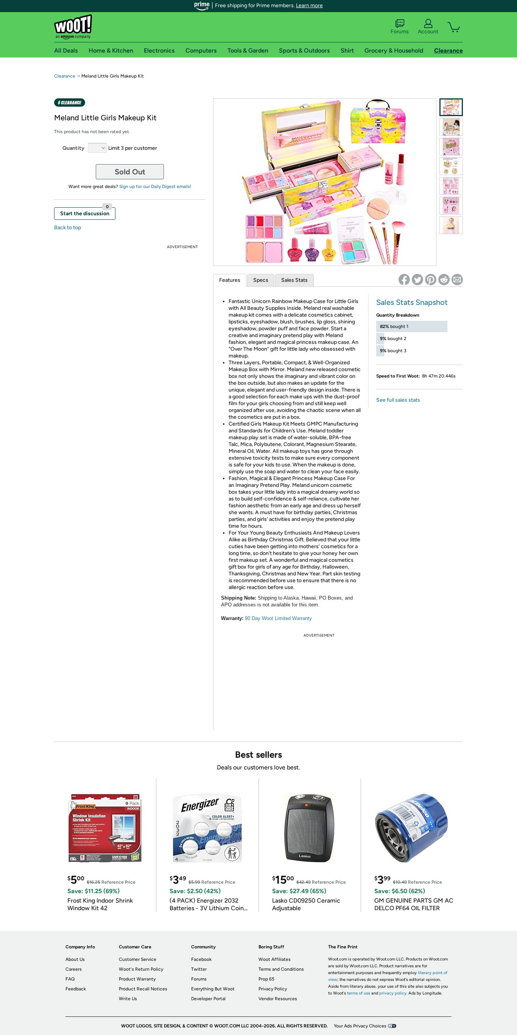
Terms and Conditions (281, 969)
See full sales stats (398, 400)
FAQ (70, 979)
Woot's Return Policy (141, 969)
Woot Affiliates (274, 959)
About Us (75, 959)
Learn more (309, 5)
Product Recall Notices (143, 988)
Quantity (73, 148)
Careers (73, 969)
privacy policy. (393, 993)
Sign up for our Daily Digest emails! (155, 186)
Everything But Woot (213, 988)
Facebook (201, 959)
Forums (400, 31)
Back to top (67, 227)
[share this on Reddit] (444, 279)
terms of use (358, 993)
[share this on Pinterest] (430, 279)
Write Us (128, 998)
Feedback (75, 988)
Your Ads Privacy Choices (360, 1026)
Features (229, 280)
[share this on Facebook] (404, 279)
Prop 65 (266, 979)
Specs (260, 280)
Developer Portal (208, 998)
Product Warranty (137, 979)
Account (428, 31)
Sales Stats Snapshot (412, 302)
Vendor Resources (277, 998)
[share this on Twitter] (417, 279)
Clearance (64, 76)
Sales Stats (294, 280)
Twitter (199, 969)
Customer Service (137, 959)
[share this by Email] (457, 279)
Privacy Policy (272, 988)
